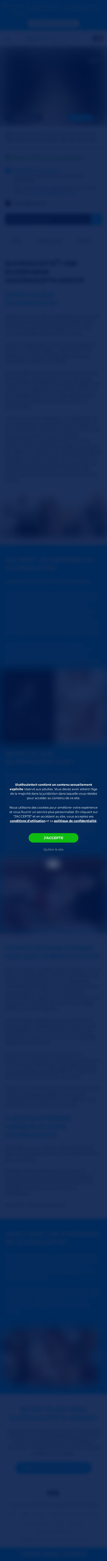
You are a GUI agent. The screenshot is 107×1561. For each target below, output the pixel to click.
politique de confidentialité (75, 821)
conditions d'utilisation (28, 821)
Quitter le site (53, 849)
